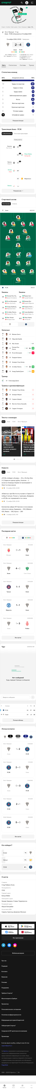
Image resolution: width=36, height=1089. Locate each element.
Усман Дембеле (28, 312)
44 (4, 514)
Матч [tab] (4, 65)
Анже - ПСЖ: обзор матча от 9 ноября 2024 (31, 27)
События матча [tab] (7, 133)
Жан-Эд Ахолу (11, 303)
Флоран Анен (11, 319)
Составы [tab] (23, 65)
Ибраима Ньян (11, 309)
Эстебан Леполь (11, 312)
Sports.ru (6, 1051)
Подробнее (5, 1065)
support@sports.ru (7, 1046)
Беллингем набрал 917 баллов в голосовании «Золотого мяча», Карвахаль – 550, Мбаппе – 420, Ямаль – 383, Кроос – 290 (17, 509)
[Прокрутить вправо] (31, 441)
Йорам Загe (27, 296)
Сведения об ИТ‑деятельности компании (14, 1031)
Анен (10, 172)
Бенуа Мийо (6, 896)
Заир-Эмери (30, 54)
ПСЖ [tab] (13, 472)
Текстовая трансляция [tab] (21, 133)
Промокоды (5, 1036)
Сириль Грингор (7, 912)
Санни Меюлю (28, 309)
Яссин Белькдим (12, 301)
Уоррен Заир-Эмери (29, 314)
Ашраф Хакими (28, 298)
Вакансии (4, 977)
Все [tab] (3, 472)
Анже (15, 50)
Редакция (4, 966)
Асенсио (29, 56)
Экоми (10, 170)
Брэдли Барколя (29, 303)
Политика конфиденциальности (11, 1015)
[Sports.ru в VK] (9, 945)
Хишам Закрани (7, 901)
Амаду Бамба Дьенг (12, 307)
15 (4, 501)
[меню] (32, 3)
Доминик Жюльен (20, 912)
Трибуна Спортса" (7, 993)
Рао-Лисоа (14, 56)
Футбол (8, 27)
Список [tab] (14, 204)
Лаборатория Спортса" (9, 1025)
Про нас (4, 961)
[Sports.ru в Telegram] (4, 945)
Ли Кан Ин (23, 54)
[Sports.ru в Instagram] (15, 945)
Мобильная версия (18, 953)
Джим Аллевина (12, 298)
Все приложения (18, 938)
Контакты (4, 971)
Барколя (23, 57)
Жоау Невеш (28, 154)
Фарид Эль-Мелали (12, 314)
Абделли (14, 54)
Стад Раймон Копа (8, 885)
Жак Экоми (10, 317)
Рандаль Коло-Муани (29, 307)
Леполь (10, 54)
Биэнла (9, 56)
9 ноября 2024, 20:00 (14, 39)
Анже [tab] (8, 472)
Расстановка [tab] (6, 204)
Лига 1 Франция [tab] (22, 472)
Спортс (3, 27)
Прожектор (5, 1004)
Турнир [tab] (31, 65)
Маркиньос (27, 179)
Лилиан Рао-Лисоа (12, 296)
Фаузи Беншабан (7, 906)
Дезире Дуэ (27, 301)
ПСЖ (20, 50)
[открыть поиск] (21, 2)
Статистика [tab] (13, 65)
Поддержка (5, 988)
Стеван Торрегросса (20, 901)
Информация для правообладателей (13, 1020)
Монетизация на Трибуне (9, 998)
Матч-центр (14, 27)
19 (4, 488)
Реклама (4, 982)
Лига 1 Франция (22, 27)
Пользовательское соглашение (11, 1009)
